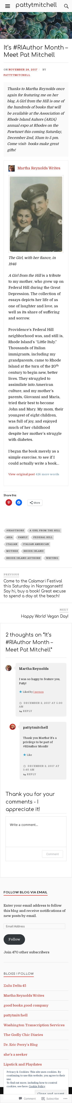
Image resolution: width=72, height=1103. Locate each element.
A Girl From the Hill (45, 530)
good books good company (26, 1005)
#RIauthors (15, 530)
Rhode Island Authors (23, 558)
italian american (36, 544)
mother (12, 551)
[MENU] (8, 6)
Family (23, 537)
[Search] (62, 6)
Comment (52, 854)
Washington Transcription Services (34, 1025)
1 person (38, 692)
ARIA (9, 537)
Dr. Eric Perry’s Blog (21, 1045)
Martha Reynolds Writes (38, 168)
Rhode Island (34, 551)
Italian (11, 544)
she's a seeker (15, 1054)
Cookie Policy (37, 1086)
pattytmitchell (36, 5)
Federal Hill (43, 537)
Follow (14, 939)
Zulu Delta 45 (15, 986)
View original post (21, 474)
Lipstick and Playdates (23, 1064)
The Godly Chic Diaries (23, 1035)
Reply (27, 711)
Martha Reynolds (34, 669)
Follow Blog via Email (26, 892)
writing (52, 558)
